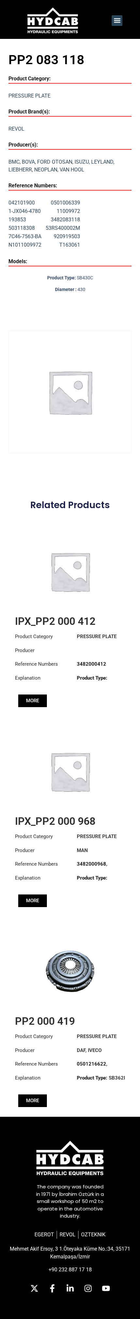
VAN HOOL (72, 170)
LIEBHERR (20, 170)
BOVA (28, 162)
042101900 (21, 203)
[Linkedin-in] (70, 1288)
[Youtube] (106, 1288)
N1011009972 (24, 245)
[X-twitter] (34, 1288)
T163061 (69, 245)
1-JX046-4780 (24, 211)
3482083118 (65, 219)
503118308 (21, 228)
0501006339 (65, 203)
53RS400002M (63, 228)
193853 (17, 219)
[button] (117, 20)
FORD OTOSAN (54, 162)
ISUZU (82, 162)
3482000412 (91, 664)
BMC (14, 162)
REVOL (16, 129)
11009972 (68, 211)
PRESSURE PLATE (29, 96)
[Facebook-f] (52, 1288)
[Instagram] (88, 1288)
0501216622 (91, 1064)
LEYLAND (102, 162)
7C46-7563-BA (24, 236)
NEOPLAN (45, 170)
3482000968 (91, 864)
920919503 (67, 236)
